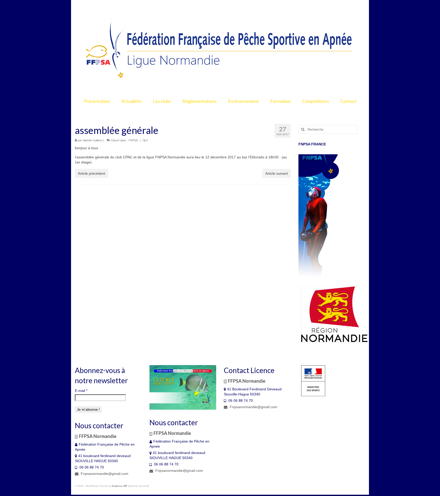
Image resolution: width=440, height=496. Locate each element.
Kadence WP (119, 486)
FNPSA (133, 140)
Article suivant (276, 173)
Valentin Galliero (92, 140)
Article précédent (91, 173)
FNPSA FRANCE (312, 144)
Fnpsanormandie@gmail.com (104, 474)
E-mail (81, 391)
